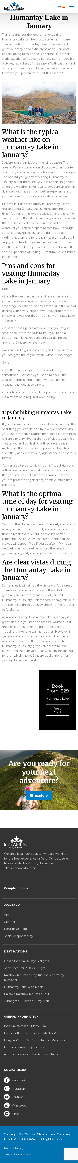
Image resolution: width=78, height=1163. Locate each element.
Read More (57, 709)
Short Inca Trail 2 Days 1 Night (24, 968)
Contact (9, 922)
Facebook (18, 1080)
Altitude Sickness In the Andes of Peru (31, 1054)
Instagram (18, 1088)
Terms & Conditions (17, 1154)
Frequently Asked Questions (24, 1047)
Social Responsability (18, 936)
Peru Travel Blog (15, 929)
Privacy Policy (13, 1148)
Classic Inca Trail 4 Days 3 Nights (26, 961)
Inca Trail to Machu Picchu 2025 (26, 1026)
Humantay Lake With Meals (23, 987)
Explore (41, 795)
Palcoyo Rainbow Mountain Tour (26, 994)
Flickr (15, 1114)
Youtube (17, 1097)
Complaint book (16, 888)
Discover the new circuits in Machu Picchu (33, 1033)
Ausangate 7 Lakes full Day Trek (26, 1001)
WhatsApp (19, 1105)
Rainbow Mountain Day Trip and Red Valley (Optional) (34, 977)
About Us (10, 915)
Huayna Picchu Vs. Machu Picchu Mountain (34, 1040)
